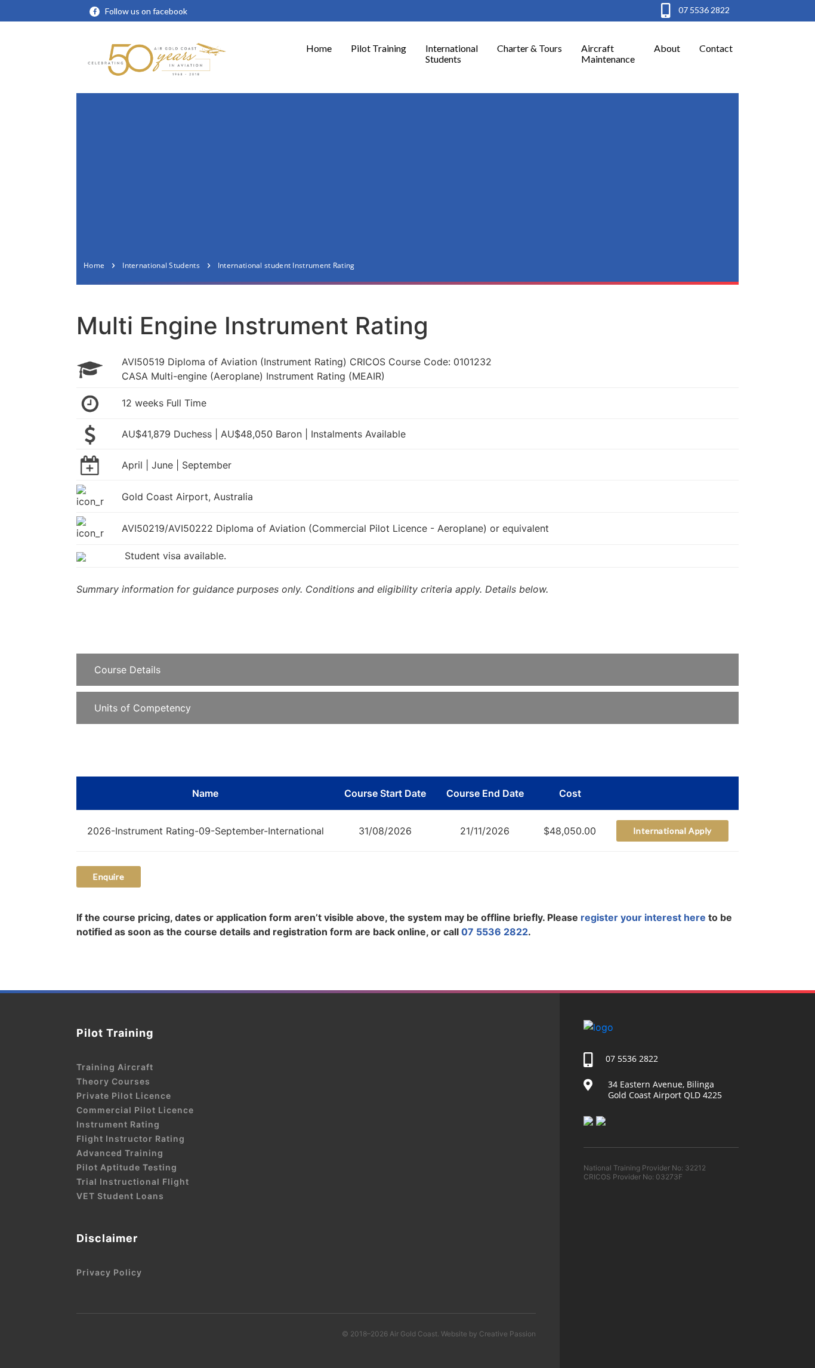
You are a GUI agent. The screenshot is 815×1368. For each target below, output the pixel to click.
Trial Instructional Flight (132, 1181)
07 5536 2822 (703, 10)
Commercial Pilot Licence (135, 1110)
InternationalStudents (451, 53)
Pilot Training (378, 48)
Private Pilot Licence (123, 1095)
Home (319, 48)
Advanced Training (119, 1153)
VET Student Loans (120, 1196)
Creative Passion (507, 1333)
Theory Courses (113, 1081)
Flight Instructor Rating (130, 1138)
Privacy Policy (109, 1272)
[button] (407, 670)
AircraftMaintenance (608, 53)
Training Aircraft (114, 1067)
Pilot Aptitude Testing (126, 1167)
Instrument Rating (118, 1124)
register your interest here (643, 917)
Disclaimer (107, 1238)
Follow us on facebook (146, 11)
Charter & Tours (529, 48)
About (667, 48)
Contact (716, 48)
